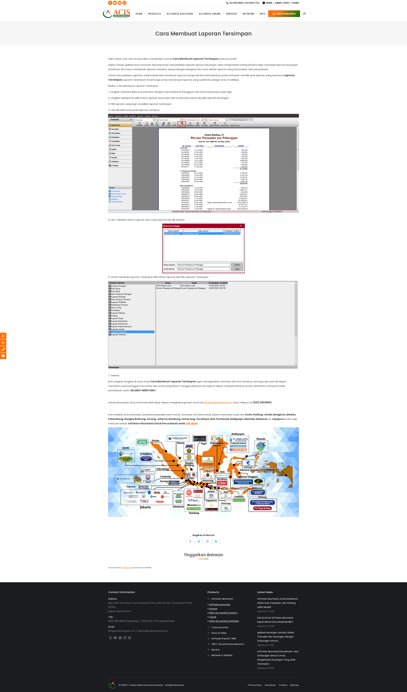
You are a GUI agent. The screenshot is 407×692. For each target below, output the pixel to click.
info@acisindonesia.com (217, 402)
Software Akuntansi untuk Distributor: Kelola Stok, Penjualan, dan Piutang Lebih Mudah (277, 603)
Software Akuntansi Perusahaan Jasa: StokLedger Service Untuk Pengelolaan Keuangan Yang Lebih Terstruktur (278, 657)
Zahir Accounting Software (224, 621)
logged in (126, 567)
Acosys (213, 608)
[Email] (5, 356)
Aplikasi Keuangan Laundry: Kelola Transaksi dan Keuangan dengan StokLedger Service (275, 636)
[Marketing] (5, 336)
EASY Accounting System (223, 612)
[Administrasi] (5, 342)
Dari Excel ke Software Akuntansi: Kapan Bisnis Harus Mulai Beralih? (275, 619)
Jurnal (212, 617)
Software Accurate (219, 604)
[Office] (5, 349)
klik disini (192, 423)
